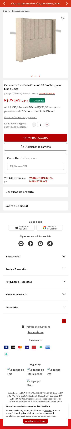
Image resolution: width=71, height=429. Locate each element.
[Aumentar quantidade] (47, 125)
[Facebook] (31, 243)
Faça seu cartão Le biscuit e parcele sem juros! (35, 3)
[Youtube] (40, 243)
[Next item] (67, 3)
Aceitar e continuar (35, 421)
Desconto (39, 100)
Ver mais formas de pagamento (20, 117)
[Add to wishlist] (62, 18)
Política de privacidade (38, 326)
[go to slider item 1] (35, 76)
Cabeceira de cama (20, 11)
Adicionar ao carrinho (38, 146)
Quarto (6, 11)
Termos (48, 410)
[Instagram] (21, 243)
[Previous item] (4, 3)
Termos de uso (36, 332)
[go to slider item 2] (39, 76)
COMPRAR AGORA (35, 137)
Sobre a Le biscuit (17, 205)
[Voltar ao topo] (64, 321)
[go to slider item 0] (31, 76)
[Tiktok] (50, 243)
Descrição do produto (20, 191)
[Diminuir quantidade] (34, 125)
